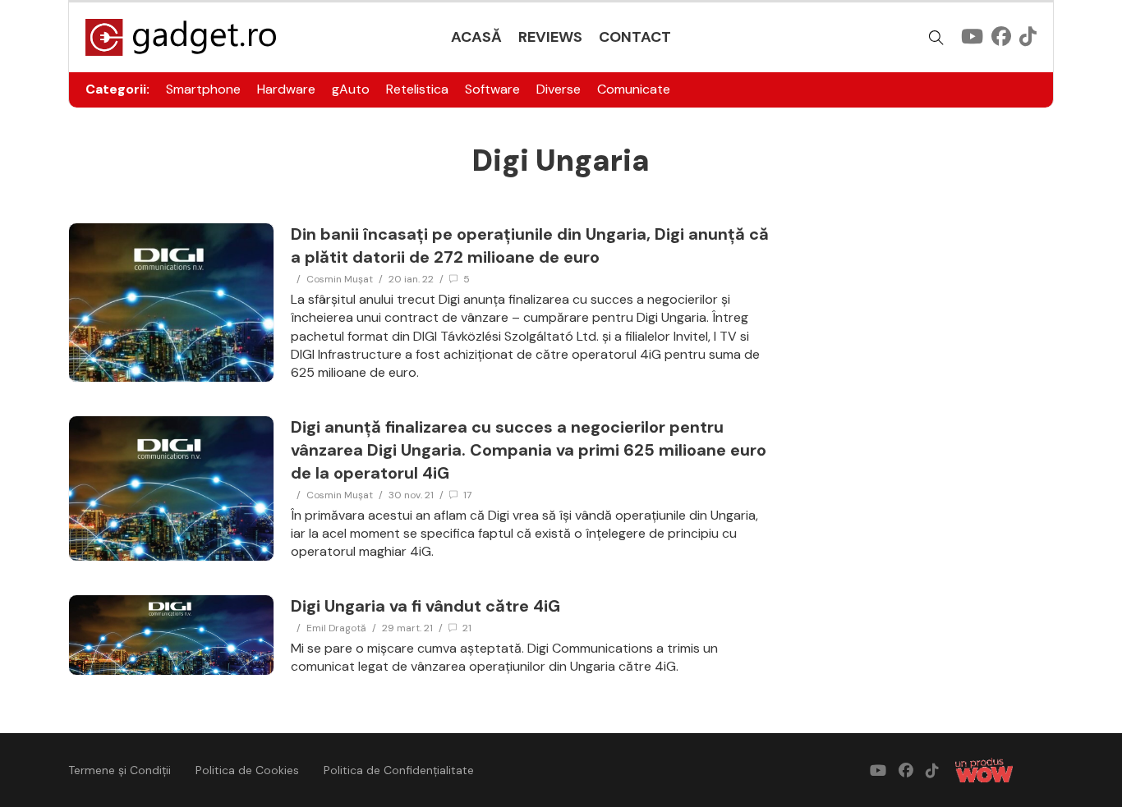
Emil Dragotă (336, 628)
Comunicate (633, 89)
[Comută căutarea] (936, 37)
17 (467, 495)
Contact (635, 37)
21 (466, 628)
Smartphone (203, 89)
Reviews (550, 37)
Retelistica (417, 89)
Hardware (286, 89)
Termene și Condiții (119, 770)
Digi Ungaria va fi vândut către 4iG (425, 606)
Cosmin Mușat (339, 279)
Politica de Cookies (247, 770)
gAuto (351, 89)
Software (492, 89)
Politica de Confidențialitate (399, 770)
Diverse (558, 89)
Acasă (476, 37)
